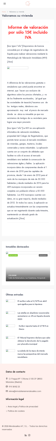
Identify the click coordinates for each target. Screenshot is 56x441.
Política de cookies (16, 411)
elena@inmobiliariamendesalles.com (25, 391)
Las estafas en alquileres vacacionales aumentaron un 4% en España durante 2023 (34, 316)
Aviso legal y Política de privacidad (23, 406)
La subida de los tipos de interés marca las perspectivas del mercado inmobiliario (33, 354)
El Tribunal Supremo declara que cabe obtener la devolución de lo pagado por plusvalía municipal (34, 340)
